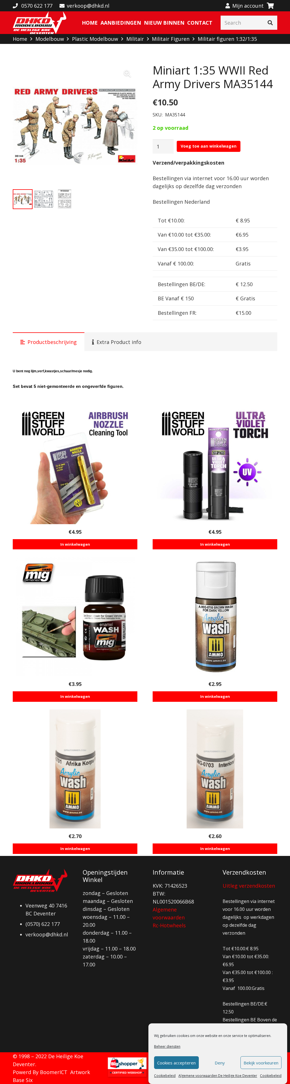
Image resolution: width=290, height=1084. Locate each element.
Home (20, 38)
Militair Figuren (170, 38)
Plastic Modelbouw (95, 38)
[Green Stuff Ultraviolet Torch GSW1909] (214, 464)
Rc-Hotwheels (169, 925)
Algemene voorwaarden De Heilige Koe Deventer (217, 1075)
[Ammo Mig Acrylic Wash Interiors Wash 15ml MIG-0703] (214, 768)
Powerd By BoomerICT (40, 1072)
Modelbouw (49, 38)
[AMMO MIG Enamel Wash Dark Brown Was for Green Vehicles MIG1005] (75, 616)
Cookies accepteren (176, 1063)
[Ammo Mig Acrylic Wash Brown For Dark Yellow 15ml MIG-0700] (214, 616)
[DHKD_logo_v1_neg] (39, 22)
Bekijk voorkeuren (261, 1063)
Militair (135, 38)
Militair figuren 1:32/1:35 (227, 38)
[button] (127, 73)
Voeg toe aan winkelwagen (208, 146)
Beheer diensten (167, 1046)
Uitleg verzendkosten (249, 885)
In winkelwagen (75, 544)
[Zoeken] (270, 23)
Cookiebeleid (165, 1075)
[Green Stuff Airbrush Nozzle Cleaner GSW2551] (75, 464)
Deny (220, 1063)
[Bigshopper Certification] (127, 1076)
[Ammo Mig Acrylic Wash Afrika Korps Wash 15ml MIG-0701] (75, 768)
